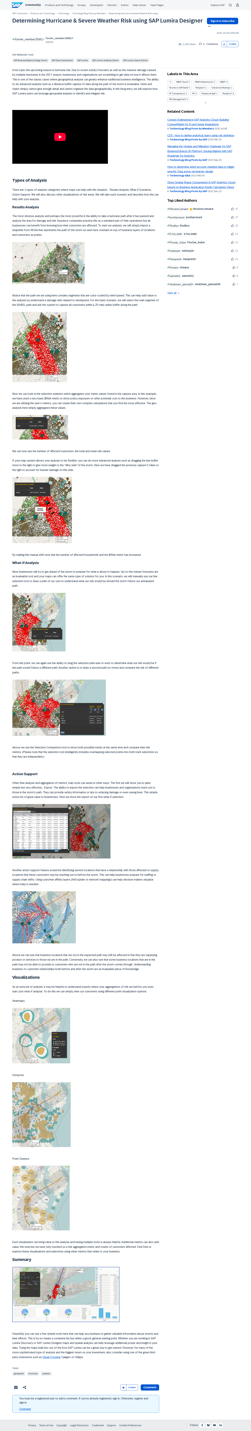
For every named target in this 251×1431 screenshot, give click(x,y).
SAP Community (19, 13)
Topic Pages (157, 5)
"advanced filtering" (220, 88)
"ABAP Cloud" (182, 82)
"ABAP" (223, 82)
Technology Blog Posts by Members (89, 13)
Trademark (98, 1425)
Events (125, 5)
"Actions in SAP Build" (179, 88)
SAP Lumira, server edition (135, 60)
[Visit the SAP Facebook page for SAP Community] (202, 1425)
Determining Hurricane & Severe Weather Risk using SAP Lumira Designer (107, 21)
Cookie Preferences (130, 1425)
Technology (63, 13)
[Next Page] (205, 102)
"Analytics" (227, 93)
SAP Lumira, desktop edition (105, 60)
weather (46, 1373)
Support (111, 1425)
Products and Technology (59, 5)
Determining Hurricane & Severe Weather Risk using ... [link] (134, 13)
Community (33, 4)
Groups (82, 5)
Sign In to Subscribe (223, 21)
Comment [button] (149, 1387)
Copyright (61, 1425)
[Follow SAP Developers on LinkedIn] (220, 1425)
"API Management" (177, 99)
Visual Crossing (51, 1357)
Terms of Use (46, 1425)
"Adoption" (200, 88)
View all (172, 293)
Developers (96, 5)
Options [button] (209, 27)
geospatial (19, 1373)
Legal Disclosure (79, 1425)
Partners (112, 5)
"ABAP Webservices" (204, 82)
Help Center (139, 5)
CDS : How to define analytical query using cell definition (200, 135)
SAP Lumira (82, 60)
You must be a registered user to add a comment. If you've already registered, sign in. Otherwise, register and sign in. (83, 1400)
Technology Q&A (180, 175)
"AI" (193, 93)
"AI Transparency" (177, 93)
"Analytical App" (208, 93)
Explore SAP (218, 5)
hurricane (33, 1373)
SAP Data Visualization (62, 60)
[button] (224, 44)
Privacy (32, 1425)
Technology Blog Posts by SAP (188, 139)
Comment (25, 1409)
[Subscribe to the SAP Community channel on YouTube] (214, 1425)
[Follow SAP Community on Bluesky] (208, 1425)
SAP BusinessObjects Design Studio (30, 60)
